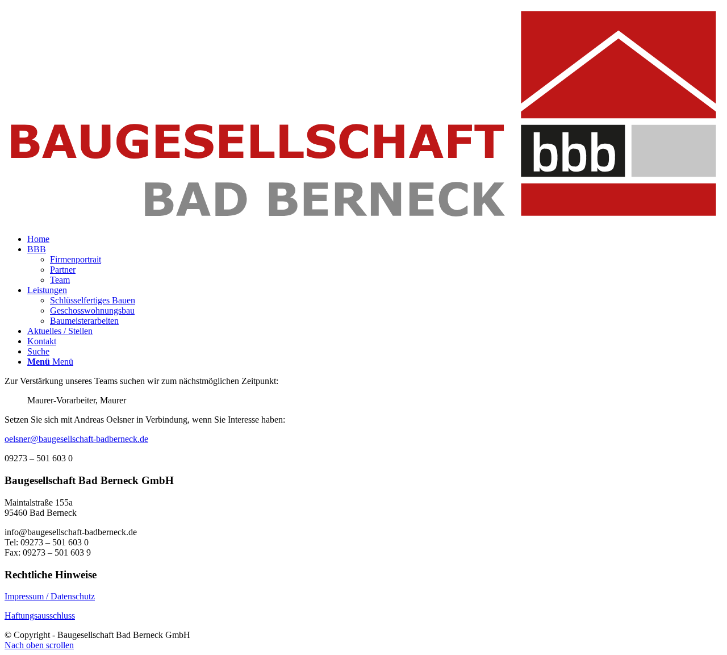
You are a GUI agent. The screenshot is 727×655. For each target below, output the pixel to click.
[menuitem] (38, 239)
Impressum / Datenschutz (50, 596)
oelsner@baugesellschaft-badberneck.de (76, 439)
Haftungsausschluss (40, 615)
